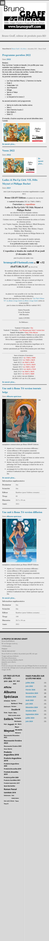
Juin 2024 (29, 721)
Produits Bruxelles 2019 (11, 773)
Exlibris (8, 719)
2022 (9, 59)
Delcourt (7, 706)
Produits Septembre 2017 (12, 783)
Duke (5, 713)
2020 (10, 681)
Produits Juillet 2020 (11, 777)
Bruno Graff (15, 49)
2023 (18, 681)
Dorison (13, 706)
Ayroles (13, 700)
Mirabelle (18, 730)
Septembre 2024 (32, 714)
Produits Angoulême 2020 (11, 765)
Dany (20, 703)
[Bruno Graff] (25, 15)
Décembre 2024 (32, 707)
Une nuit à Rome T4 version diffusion (22, 512)
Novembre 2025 (32, 693)
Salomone (7, 795)
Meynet (9, 731)
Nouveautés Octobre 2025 (12, 746)
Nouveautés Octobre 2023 (13, 741)
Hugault (11, 724)
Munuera (18, 733)
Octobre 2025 (31, 697)
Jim (16, 724)
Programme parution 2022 (16, 55)
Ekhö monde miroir (14, 715)
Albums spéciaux (14, 396)
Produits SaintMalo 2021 (12, 780)
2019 (6, 681)
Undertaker (15, 798)
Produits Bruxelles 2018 (12, 769)
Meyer (17, 727)
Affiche (7, 687)
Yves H (6, 804)
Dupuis (10, 712)
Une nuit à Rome (9, 801)
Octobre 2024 (31, 711)
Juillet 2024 (30, 718)
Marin (19, 724)
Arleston (7, 701)
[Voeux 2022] (19, 165)
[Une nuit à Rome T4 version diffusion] (19, 540)
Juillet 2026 (30, 683)
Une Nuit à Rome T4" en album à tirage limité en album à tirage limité (24, 299)
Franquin (17, 718)
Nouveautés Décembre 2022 (11, 736)
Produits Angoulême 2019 (12, 759)
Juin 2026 (29, 686)
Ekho (15, 713)
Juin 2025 (29, 704)
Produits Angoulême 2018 (11, 753)
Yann (17, 801)
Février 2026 (30, 690)
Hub (5, 724)
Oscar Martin (8, 749)
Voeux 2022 (8, 150)
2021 (9, 188)
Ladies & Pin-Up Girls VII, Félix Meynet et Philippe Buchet (19, 181)
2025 (14, 684)
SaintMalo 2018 (10, 792)
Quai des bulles (9, 786)
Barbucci (14, 703)
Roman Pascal (10, 789)
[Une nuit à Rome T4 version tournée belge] (19, 420)
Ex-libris (23, 49)
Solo (13, 795)
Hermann (17, 721)
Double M (15, 709)
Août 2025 (30, 700)
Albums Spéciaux (11, 694)
